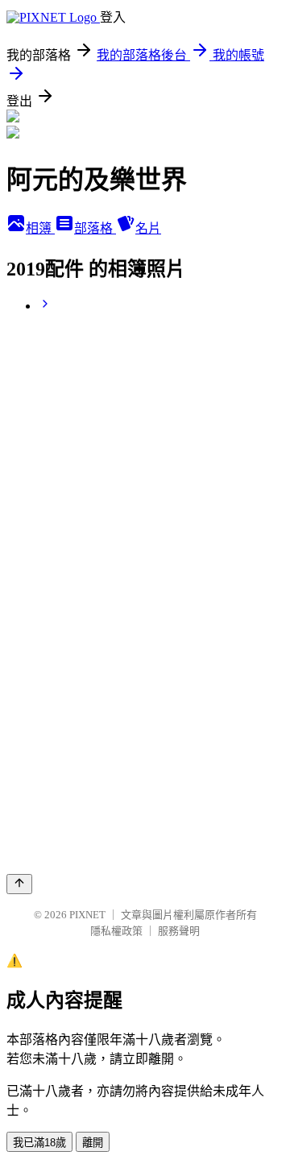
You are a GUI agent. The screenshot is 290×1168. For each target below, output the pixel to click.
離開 (92, 1143)
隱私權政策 (116, 931)
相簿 (40, 228)
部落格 (95, 228)
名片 (148, 228)
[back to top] (19, 884)
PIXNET (87, 915)
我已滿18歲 (39, 1143)
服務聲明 (179, 931)
